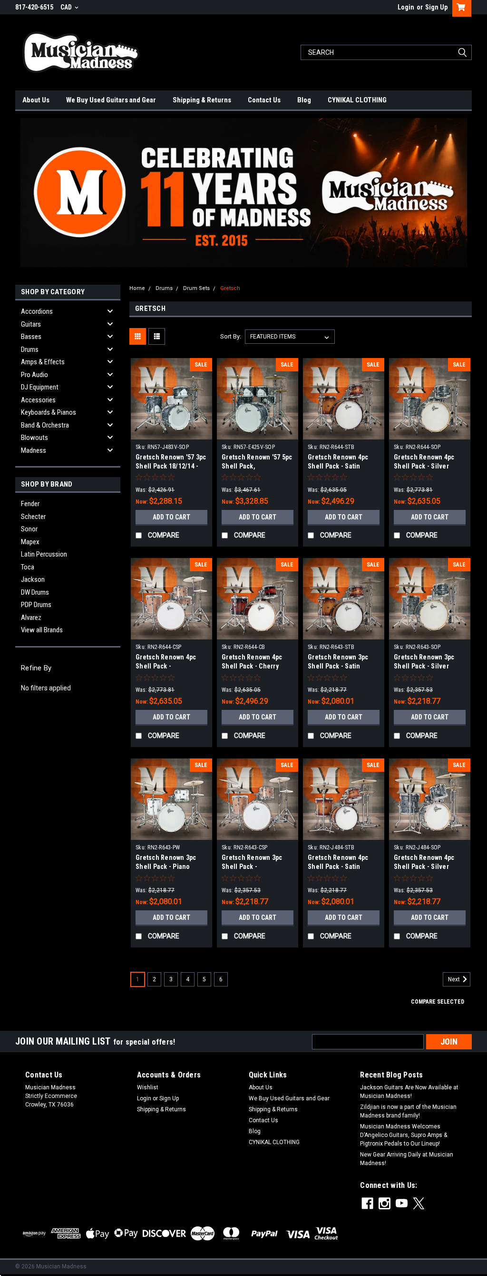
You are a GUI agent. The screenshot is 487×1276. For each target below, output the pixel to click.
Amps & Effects (43, 362)
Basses (31, 336)
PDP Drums (36, 604)
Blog (304, 100)
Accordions (37, 311)
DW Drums (35, 592)
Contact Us (264, 100)
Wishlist (147, 1087)
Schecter (33, 516)
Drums (30, 349)
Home (137, 288)
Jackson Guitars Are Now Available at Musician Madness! (409, 1091)
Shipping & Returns (202, 100)
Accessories (38, 400)
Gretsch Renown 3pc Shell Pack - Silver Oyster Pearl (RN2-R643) (430, 666)
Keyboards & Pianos (48, 412)
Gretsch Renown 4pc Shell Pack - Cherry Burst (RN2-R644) (252, 666)
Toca (27, 567)
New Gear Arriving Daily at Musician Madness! (406, 1158)
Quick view (171, 432)
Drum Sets (196, 288)
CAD (66, 7)
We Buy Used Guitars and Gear (111, 100)
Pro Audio (34, 374)
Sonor (29, 529)
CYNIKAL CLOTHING (357, 100)
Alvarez (31, 617)
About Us (35, 100)
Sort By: (230, 336)
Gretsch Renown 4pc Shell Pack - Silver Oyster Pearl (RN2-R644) (430, 466)
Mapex (30, 542)
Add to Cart (171, 517)
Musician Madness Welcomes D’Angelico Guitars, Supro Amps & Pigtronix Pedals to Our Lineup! (403, 1135)
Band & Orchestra (45, 425)
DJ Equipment (39, 387)
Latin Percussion (44, 554)
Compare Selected (437, 1001)
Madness (33, 450)
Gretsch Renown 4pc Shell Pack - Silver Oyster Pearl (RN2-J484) (430, 866)
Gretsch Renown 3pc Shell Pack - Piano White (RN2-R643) (166, 866)
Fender (30, 503)
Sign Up (436, 7)
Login (406, 7)
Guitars (31, 324)
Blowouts (34, 437)
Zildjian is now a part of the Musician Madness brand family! (408, 1111)
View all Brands (42, 630)
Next (454, 980)
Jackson (33, 579)
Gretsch (230, 288)
